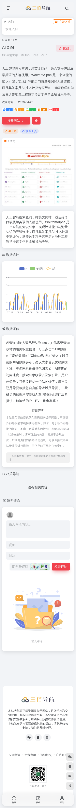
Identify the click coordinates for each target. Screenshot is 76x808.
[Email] (47, 737)
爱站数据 (18, 355)
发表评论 (60, 566)
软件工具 (31, 131)
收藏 (67, 48)
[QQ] (38, 737)
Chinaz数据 (39, 355)
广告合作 (61, 755)
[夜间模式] (70, 786)
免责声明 (30, 755)
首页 (7, 39)
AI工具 (12, 131)
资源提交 (46, 755)
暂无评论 (13, 500)
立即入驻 (65, 22)
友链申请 (14, 755)
